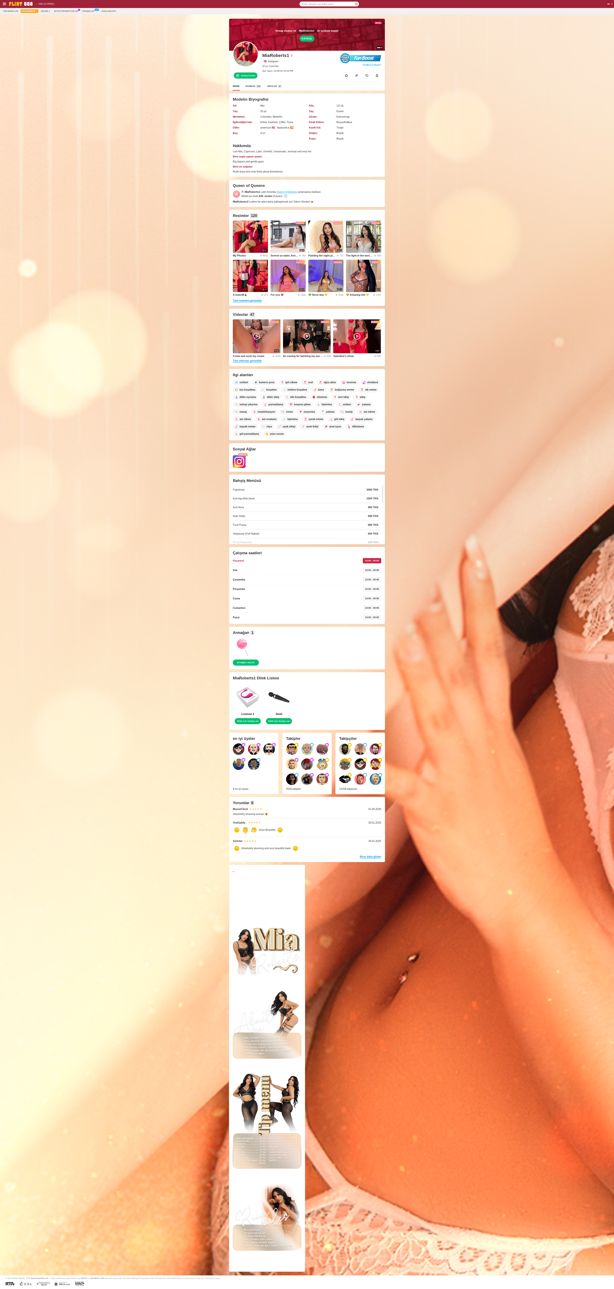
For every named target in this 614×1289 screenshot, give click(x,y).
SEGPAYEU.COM (97, 1278)
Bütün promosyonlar (66, 11)
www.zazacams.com (39, 1278)
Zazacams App (108, 11)
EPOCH (84, 1278)
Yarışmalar (88, 11)
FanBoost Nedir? (372, 65)
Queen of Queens (287, 192)
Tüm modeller (10, 11)
